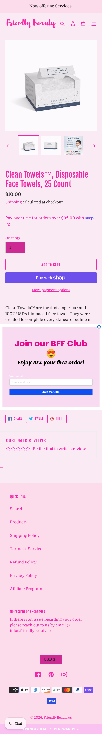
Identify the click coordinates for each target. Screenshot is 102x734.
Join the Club (50, 392)
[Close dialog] (99, 327)
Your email (16, 376)
